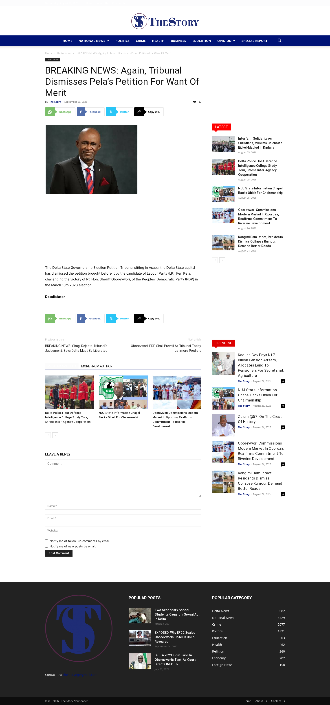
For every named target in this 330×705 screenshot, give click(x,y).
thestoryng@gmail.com (80, 674)
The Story (55, 101)
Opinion (224, 41)
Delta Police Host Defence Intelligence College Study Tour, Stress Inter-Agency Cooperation (67, 417)
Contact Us (118, 3)
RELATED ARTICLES (62, 366)
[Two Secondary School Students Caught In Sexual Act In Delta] (140, 615)
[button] (279, 41)
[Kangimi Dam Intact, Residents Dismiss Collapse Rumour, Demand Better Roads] (223, 242)
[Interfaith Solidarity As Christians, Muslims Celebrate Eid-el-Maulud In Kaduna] (223, 144)
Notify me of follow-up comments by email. (80, 541)
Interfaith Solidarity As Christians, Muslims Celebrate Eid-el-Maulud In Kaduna (260, 143)
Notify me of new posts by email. (73, 546)
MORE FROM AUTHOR (96, 366)
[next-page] (55, 435)
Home (89, 3)
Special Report (254, 41)
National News (92, 41)
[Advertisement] (123, 231)
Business (178, 41)
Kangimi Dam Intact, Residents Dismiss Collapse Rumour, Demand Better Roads (260, 241)
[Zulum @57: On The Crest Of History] (223, 425)
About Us (102, 3)
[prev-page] (48, 435)
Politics (122, 41)
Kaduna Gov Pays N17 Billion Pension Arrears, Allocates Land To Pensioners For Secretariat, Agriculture (261, 365)
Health (158, 41)
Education (201, 41)
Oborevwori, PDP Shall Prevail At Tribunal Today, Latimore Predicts (166, 348)
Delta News (64, 53)
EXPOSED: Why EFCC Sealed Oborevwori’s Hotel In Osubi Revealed (175, 637)
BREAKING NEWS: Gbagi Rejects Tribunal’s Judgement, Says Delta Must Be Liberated (76, 348)
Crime (141, 41)
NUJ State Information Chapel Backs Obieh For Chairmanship (257, 395)
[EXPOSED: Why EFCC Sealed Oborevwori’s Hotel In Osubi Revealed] (140, 638)
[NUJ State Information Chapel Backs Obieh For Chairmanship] (123, 392)
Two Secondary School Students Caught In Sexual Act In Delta (177, 614)
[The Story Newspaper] (165, 21)
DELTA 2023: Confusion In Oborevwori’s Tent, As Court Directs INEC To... (175, 659)
